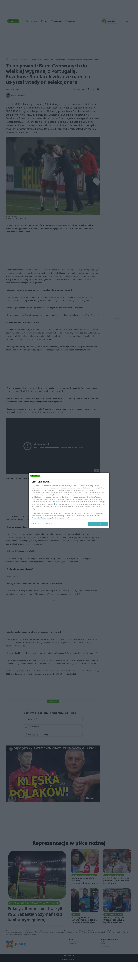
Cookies (44, 518)
